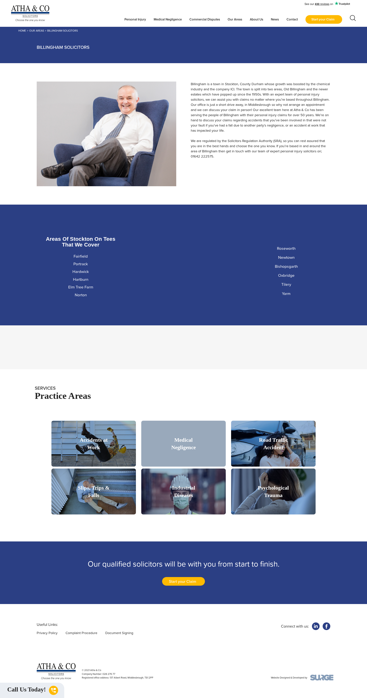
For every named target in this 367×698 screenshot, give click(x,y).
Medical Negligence (168, 19)
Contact (292, 19)
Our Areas (235, 19)
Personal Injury (135, 19)
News (275, 19)
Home (22, 31)
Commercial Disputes (204, 19)
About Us (256, 19)
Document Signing (119, 632)
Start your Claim (323, 19)
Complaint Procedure (81, 632)
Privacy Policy (47, 632)
